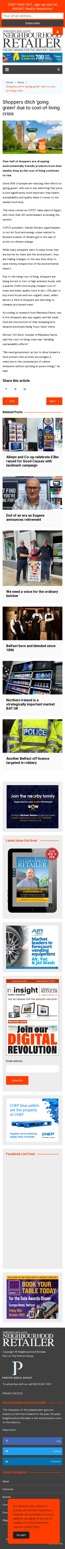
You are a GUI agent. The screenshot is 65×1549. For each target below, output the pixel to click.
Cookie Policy (32, 1527)
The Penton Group (22, 1356)
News (6, 1481)
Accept (21, 1535)
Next (52, 401)
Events (7, 1512)
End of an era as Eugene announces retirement (25, 517)
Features (8, 1489)
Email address (14, 1061)
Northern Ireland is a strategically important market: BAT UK (30, 704)
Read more (9, 1430)
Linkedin (24, 388)
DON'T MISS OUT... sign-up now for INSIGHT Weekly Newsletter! (32, 6)
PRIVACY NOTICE (13, 1393)
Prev (12, 401)
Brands (7, 1497)
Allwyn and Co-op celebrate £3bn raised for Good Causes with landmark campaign (32, 461)
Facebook (6, 388)
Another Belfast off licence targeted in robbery (27, 760)
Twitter (15, 388)
